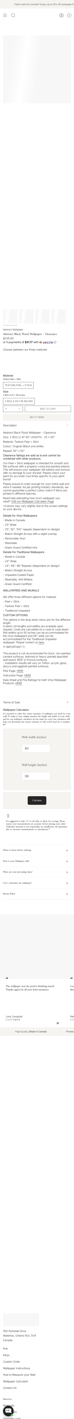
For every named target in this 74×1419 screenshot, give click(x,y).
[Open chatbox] (8, 1411)
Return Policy (9, 894)
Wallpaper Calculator (15, 1381)
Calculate (37, 800)
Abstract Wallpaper (13, 329)
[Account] (61, 15)
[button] (37, 342)
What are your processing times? (17, 872)
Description (10, 425)
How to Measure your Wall (19, 1374)
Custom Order (11, 1361)
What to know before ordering (17, 850)
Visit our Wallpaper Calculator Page (32, 501)
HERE (20, 670)
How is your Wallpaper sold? (16, 861)
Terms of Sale (11, 702)
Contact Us (10, 1387)
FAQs (6, 1355)
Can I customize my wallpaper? (17, 883)
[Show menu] (5, 15)
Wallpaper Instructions (16, 1368)
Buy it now (37, 417)
